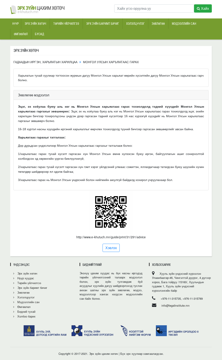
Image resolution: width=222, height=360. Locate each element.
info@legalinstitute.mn (175, 305)
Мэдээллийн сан (184, 23)
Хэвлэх (111, 247)
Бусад (39, 34)
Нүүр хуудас (25, 278)
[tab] (111, 95)
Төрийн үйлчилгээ (66, 23)
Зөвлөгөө (158, 23)
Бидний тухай (25, 311)
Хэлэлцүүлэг (135, 23)
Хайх (204, 8)
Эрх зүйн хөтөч (35, 23)
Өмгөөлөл (21, 34)
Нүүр (15, 23)
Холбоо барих (26, 316)
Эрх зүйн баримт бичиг (102, 23)
